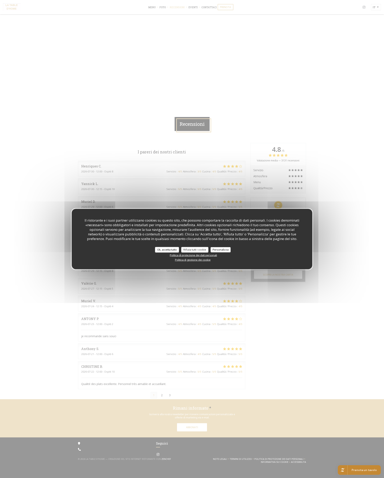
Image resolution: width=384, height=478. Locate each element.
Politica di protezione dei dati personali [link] (193, 255)
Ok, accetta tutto (167, 249)
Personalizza (221, 249)
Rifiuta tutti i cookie (194, 249)
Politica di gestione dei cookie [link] (193, 259)
